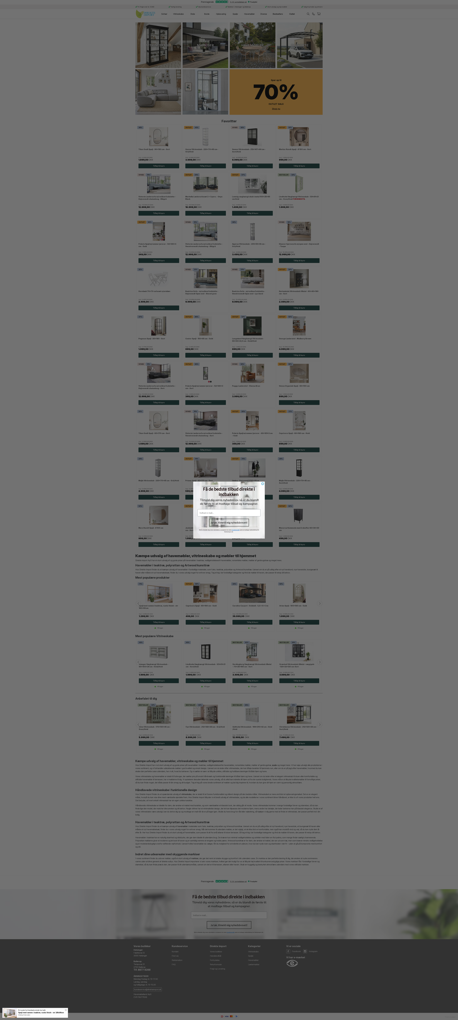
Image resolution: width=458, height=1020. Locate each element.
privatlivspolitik (235, 530)
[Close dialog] (262, 484)
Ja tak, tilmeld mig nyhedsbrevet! (229, 522)
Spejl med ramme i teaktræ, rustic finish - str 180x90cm (41, 1012)
